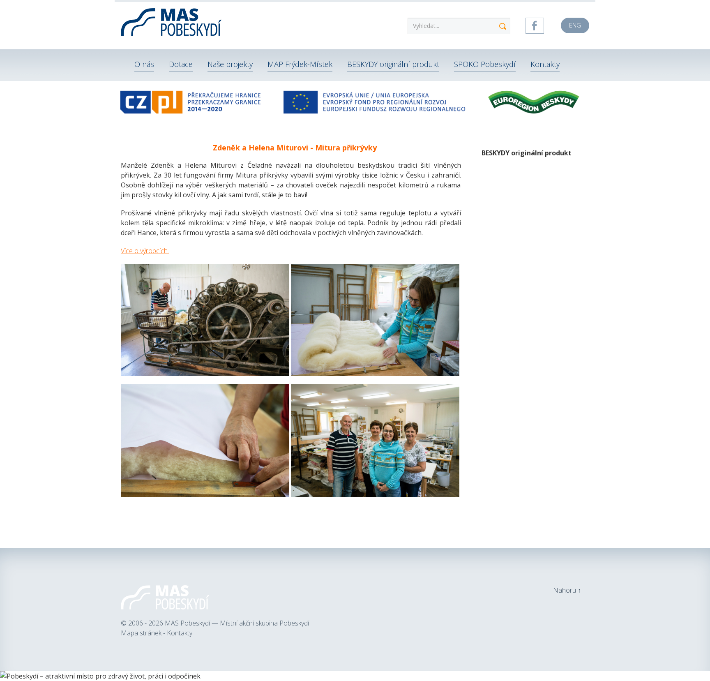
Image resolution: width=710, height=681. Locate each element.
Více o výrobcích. (145, 250)
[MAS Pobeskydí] (172, 20)
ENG (575, 25)
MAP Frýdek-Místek (299, 64)
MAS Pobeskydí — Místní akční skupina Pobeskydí (237, 623)
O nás (144, 64)
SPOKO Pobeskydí (485, 64)
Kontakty (545, 64)
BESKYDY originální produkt (393, 64)
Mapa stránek (142, 632)
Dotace (181, 64)
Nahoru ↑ (567, 590)
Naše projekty (230, 64)
